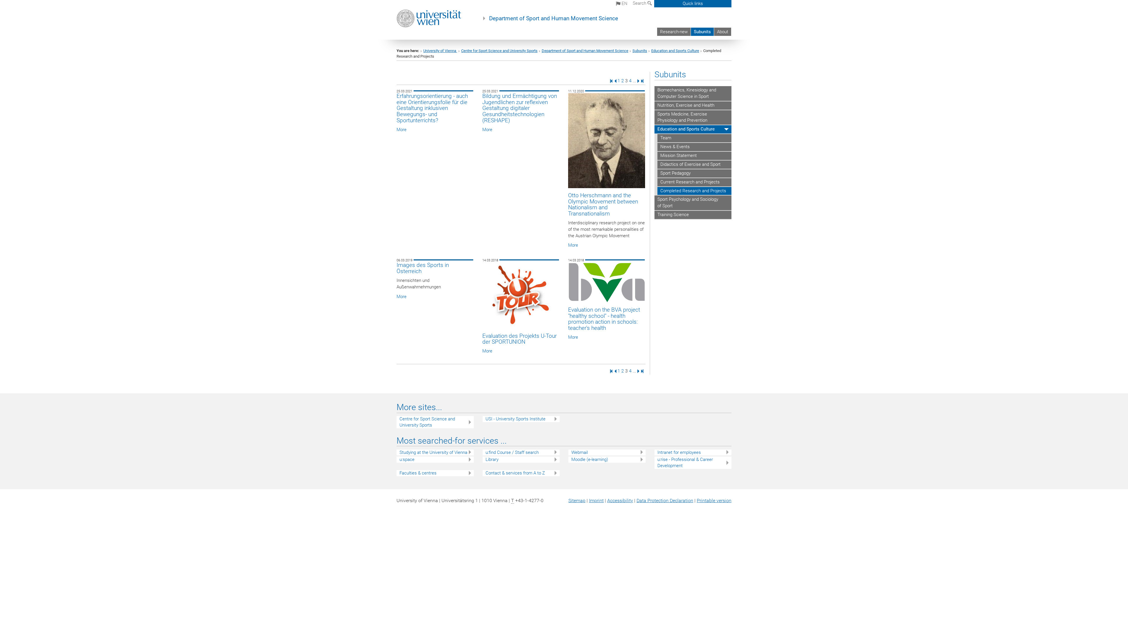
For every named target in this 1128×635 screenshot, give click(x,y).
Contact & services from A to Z (515, 473)
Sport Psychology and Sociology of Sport (687, 202)
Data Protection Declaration (665, 500)
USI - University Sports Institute (515, 419)
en (623, 3)
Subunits (702, 31)
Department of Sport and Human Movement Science (553, 18)
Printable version (714, 500)
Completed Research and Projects (693, 190)
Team (665, 138)
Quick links (693, 3)
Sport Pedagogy (675, 173)
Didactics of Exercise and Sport (690, 164)
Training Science (673, 214)
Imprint (596, 500)
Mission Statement (678, 155)
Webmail (579, 452)
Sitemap (576, 500)
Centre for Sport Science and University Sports (499, 51)
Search (640, 3)
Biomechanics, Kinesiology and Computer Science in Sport (686, 93)
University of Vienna (440, 51)
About (722, 31)
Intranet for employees (679, 452)
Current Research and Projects (690, 182)
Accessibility (620, 500)
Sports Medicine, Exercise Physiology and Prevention (682, 117)
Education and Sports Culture (675, 51)
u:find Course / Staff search (512, 452)
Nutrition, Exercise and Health (685, 105)
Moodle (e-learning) (589, 459)
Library (492, 459)
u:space (407, 459)
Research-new (674, 31)
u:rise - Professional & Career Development (685, 462)
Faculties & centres (418, 473)
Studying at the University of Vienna (433, 452)
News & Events (675, 146)
